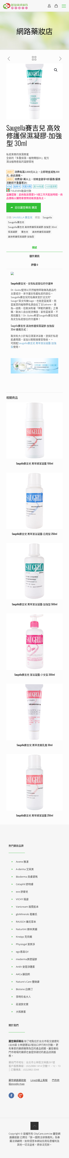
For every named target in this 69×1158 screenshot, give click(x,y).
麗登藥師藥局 (16, 1041)
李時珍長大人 (23, 996)
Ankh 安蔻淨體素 (25, 966)
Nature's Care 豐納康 (27, 981)
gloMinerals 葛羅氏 (26, 914)
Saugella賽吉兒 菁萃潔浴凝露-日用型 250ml (34, 534)
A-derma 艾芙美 (25, 869)
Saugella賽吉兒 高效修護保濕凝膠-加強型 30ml (32, 226)
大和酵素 (21, 1011)
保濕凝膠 (12, 231)
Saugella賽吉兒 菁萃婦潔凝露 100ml (34, 463)
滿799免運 (38, 186)
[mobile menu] (64, 6)
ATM (9, 186)
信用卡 (17, 186)
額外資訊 (34, 256)
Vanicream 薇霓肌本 (27, 906)
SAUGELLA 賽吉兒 (22, 217)
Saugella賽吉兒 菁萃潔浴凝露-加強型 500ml (34, 604)
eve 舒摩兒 (22, 891)
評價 (34, 264)
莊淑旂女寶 (22, 1004)
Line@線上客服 (39, 1080)
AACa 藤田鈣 (23, 974)
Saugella (47, 217)
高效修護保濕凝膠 (41, 231)
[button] (56, 70)
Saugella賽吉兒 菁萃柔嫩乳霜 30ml (35, 745)
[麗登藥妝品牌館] (15, 6)
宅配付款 (27, 186)
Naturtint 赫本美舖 (26, 929)
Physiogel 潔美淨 (25, 944)
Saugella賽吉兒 (16, 222)
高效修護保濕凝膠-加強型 (21, 236)
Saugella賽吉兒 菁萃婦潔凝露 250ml (34, 815)
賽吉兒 (24, 231)
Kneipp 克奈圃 (24, 936)
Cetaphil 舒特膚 (24, 884)
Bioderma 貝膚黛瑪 (27, 876)
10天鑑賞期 (51, 186)
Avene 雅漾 (22, 861)
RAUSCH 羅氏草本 (26, 921)
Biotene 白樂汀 (24, 989)
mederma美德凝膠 (26, 959)
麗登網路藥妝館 (17, 1080)
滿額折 (10, 171)
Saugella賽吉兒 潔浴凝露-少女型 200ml (34, 674)
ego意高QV (22, 951)
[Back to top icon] (34, 1126)
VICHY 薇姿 (22, 899)
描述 (34, 247)
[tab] (34, 247)
